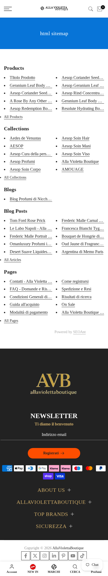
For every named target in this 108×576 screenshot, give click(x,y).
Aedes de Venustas (25, 138)
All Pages (11, 321)
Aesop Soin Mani (76, 146)
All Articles (12, 260)
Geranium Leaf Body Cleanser (35, 85)
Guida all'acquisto (24, 304)
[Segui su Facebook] (25, 555)
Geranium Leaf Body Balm (84, 101)
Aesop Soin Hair (75, 138)
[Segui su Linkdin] (54, 555)
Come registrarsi (75, 281)
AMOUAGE (73, 169)
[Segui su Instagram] (44, 555)
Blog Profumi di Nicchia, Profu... (37, 199)
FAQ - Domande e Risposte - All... (38, 289)
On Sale (68, 304)
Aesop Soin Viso (76, 154)
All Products (13, 117)
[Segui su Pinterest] (63, 555)
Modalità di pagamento (29, 312)
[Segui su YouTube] (72, 555)
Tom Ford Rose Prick (27, 220)
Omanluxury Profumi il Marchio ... (38, 244)
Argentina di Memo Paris (82, 251)
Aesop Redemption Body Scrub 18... (40, 108)
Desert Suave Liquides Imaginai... (38, 251)
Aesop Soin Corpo (25, 169)
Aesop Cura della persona (31, 154)
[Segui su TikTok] (82, 555)
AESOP (16, 146)
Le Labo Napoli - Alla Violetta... (36, 228)
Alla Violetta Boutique (80, 161)
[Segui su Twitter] (35, 555)
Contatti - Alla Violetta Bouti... (35, 281)
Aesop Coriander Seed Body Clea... (39, 93)
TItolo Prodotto (22, 77)
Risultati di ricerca (76, 297)
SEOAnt (79, 332)
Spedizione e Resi (76, 289)
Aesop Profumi (22, 161)
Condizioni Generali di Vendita (35, 297)
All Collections (15, 177)
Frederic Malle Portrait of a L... (35, 236)
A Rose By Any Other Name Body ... (41, 101)
